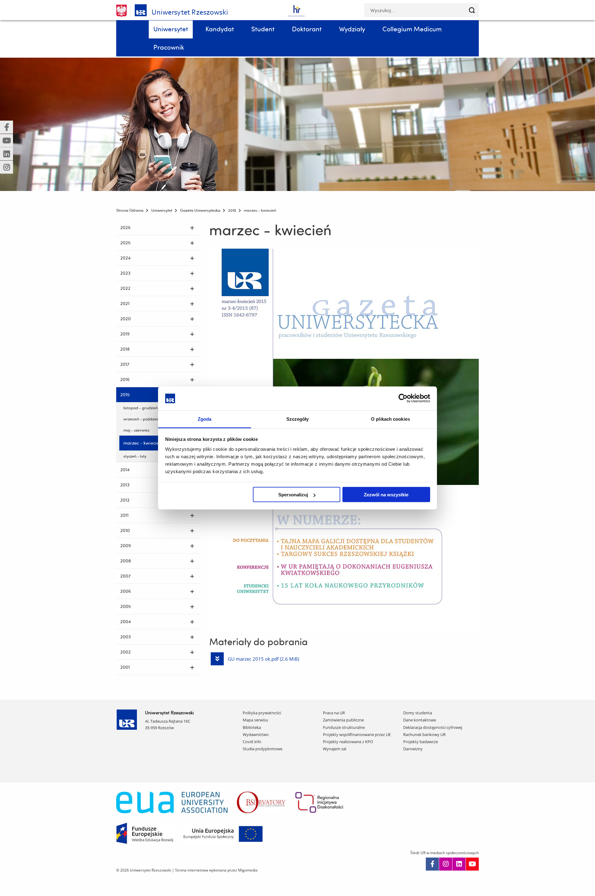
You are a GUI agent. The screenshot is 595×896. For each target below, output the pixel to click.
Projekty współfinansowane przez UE (357, 734)
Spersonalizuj (293, 494)
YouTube (472, 864)
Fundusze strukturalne (344, 727)
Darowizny (413, 749)
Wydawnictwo (256, 734)
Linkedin (458, 864)
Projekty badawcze (420, 741)
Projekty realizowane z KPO (348, 741)
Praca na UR (334, 713)
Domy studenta (417, 713)
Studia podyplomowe (262, 749)
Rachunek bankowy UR (424, 734)
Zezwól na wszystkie (386, 494)
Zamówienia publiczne (343, 720)
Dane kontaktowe (419, 720)
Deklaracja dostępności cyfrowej (432, 727)
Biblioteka (252, 727)
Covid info (252, 741)
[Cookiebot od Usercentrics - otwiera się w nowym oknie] (403, 398)
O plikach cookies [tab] (390, 418)
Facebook (432, 864)
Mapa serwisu (255, 720)
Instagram (445, 864)
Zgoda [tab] (205, 418)
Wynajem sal (334, 749)
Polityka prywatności (262, 713)
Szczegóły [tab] (297, 418)
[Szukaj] (472, 10)
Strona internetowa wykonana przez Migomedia (216, 870)
